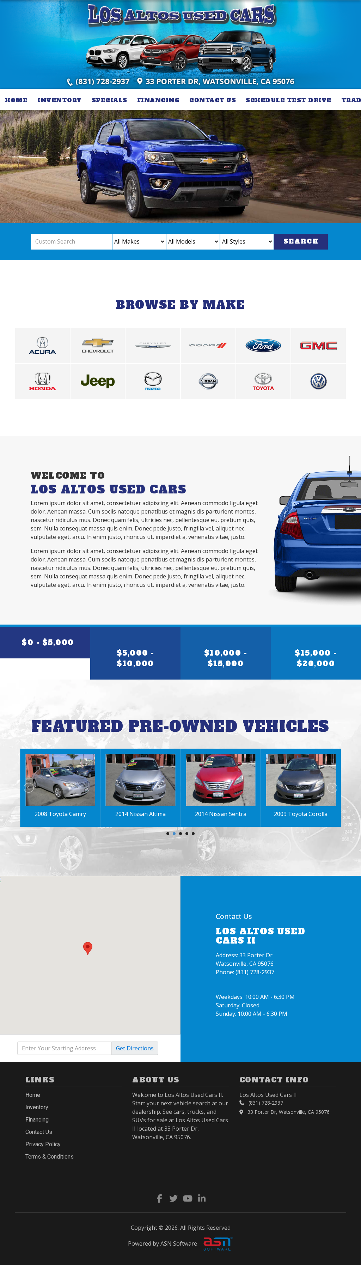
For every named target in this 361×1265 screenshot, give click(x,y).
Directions (135, 1048)
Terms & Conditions (49, 1156)
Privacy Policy (43, 1144)
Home (16, 100)
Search (301, 241)
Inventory (59, 100)
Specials (109, 100)
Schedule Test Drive (288, 100)
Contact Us (212, 100)
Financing (158, 100)
